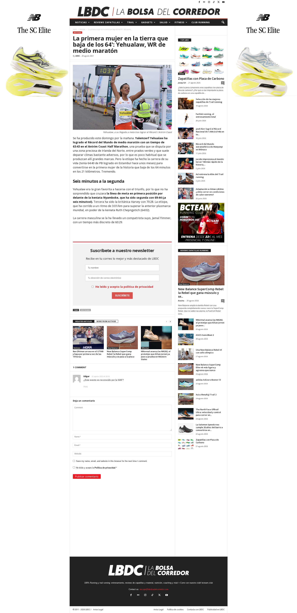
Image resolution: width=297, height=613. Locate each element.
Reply (86, 387)
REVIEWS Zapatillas (107, 22)
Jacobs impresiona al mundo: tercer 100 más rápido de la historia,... (210, 162)
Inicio (75, 29)
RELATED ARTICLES (83, 321)
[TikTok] (214, 2)
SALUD (164, 22)
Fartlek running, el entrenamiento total (206, 115)
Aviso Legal (159, 609)
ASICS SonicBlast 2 (205, 335)
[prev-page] (166, 321)
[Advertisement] (122, 232)
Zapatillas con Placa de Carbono (201, 79)
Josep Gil (182, 83)
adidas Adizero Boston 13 (208, 379)
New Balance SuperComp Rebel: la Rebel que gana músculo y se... (201, 293)
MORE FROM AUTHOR (106, 321)
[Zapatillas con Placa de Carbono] (201, 60)
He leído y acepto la (96, 468)
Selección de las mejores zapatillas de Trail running (209, 100)
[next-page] (170, 321)
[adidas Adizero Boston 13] (186, 384)
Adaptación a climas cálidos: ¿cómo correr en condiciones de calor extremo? (210, 192)
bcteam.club (207, 583)
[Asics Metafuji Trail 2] (186, 399)
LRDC (77, 56)
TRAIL (130, 22)
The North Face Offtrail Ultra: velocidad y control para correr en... (208, 412)
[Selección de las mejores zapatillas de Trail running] (186, 103)
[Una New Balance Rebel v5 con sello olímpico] (186, 354)
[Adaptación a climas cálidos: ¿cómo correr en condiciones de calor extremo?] (186, 193)
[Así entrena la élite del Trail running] (186, 178)
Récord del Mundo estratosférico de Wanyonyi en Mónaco (209, 147)
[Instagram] (209, 2)
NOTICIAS (81, 22)
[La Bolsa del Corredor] (149, 11)
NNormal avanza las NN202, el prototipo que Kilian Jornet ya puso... (210, 322)
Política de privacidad (105, 468)
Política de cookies (175, 609)
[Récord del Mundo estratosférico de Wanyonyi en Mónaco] (186, 148)
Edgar (87, 376)
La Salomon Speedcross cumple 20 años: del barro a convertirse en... (209, 427)
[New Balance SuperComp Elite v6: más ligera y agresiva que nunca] (186, 369)
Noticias (82, 29)
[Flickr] (204, 2)
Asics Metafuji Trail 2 (206, 394)
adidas (181, 74)
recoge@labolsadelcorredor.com (154, 589)
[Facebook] (199, 2)
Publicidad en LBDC (216, 609)
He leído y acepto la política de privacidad (124, 287)
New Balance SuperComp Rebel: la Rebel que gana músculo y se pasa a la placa (120, 354)
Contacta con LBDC (195, 609)
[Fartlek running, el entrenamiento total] (186, 118)
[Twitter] (218, 2)
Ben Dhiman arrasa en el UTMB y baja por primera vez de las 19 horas (88, 354)
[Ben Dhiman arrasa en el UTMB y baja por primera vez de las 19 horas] (88, 337)
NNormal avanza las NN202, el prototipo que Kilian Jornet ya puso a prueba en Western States (155, 355)
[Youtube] (223, 2)
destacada (85, 310)
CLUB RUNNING (201, 22)
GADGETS (147, 22)
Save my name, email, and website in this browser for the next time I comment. (111, 461)
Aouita (181, 300)
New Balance (113, 348)
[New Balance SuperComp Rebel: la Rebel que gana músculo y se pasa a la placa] (122, 337)
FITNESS (179, 22)
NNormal (145, 348)
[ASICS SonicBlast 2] (186, 339)
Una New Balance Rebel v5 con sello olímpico (209, 351)
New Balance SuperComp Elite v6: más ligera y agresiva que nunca (208, 367)
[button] (223, 22)
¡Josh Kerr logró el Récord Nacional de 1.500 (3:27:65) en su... (210, 131)
